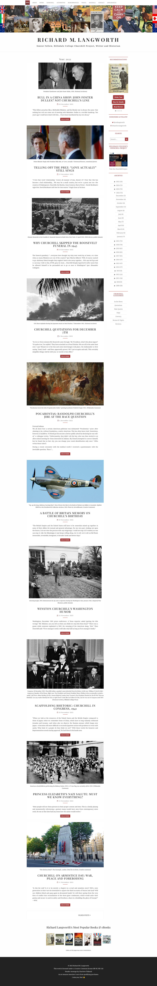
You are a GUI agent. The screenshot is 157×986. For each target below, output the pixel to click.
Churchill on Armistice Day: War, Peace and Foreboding (65, 877)
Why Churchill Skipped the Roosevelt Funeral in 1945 (65, 244)
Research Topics (118, 310)
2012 (117, 265)
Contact (101, 2)
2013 (118, 261)
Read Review (118, 97)
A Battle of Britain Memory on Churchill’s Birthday (65, 514)
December (119, 186)
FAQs (118, 303)
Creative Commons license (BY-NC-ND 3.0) (88, 969)
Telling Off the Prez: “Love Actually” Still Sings (65, 169)
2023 (117, 179)
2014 (117, 257)
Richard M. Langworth (27, 2)
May (119, 212)
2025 (117, 172)
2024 (117, 176)
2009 (117, 276)
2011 (117, 268)
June (119, 208)
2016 (117, 250)
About (34, 2)
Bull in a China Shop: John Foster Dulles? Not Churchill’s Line (65, 99)
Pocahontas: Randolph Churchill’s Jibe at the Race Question (65, 415)
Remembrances (73, 2)
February (120, 223)
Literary (118, 307)
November (119, 190)
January (120, 227)
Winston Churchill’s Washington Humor (65, 610)
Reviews (118, 314)
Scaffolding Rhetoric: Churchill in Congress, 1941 (65, 707)
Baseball (92, 2)
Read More (65, 119)
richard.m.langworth (119, 116)
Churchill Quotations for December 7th (65, 331)
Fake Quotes (118, 299)
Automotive (61, 2)
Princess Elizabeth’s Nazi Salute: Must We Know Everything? (65, 795)
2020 (117, 235)
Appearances (111, 2)
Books (42, 2)
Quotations (118, 296)
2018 (117, 242)
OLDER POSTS (84, 915)
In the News (118, 292)
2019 (117, 239)
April (120, 216)
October (120, 193)
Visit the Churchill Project (118, 159)
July (119, 204)
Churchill (50, 2)
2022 (118, 183)
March (119, 219)
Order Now (118, 87)
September (120, 197)
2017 (117, 246)
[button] (115, 101)
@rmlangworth (119, 113)
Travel (83, 2)
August (119, 201)
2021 (117, 231)
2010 (118, 272)
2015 (117, 254)
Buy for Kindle (118, 92)
